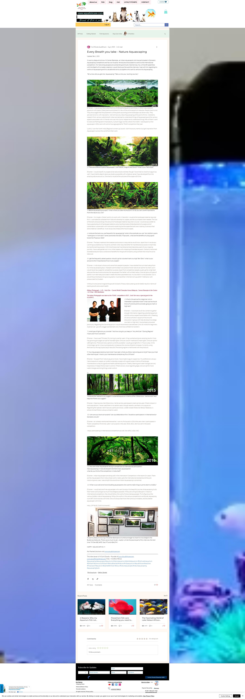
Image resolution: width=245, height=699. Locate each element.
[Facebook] (113, 685)
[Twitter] (116, 685)
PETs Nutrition (130, 34)
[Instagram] (120, 685)
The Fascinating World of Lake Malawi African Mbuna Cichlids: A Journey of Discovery (153, 619)
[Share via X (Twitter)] (93, 579)
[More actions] (157, 47)
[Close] (243, 695)
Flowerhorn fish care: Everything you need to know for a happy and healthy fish (121, 619)
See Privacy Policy (148, 696)
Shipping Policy (80, 684)
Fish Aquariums (104, 34)
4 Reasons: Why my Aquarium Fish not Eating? (88, 619)
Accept (237, 696)
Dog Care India (117, 34)
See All (165, 595)
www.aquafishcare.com (90, 13)
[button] (93, 2)
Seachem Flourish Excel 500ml (18, 689)
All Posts (80, 34)
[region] (156, 683)
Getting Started (91, 34)
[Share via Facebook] (88, 579)
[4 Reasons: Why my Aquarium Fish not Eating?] (91, 607)
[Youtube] (109, 685)
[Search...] (166, 24)
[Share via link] (97, 579)
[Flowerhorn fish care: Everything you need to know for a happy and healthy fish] (122, 607)
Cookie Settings (225, 696)
